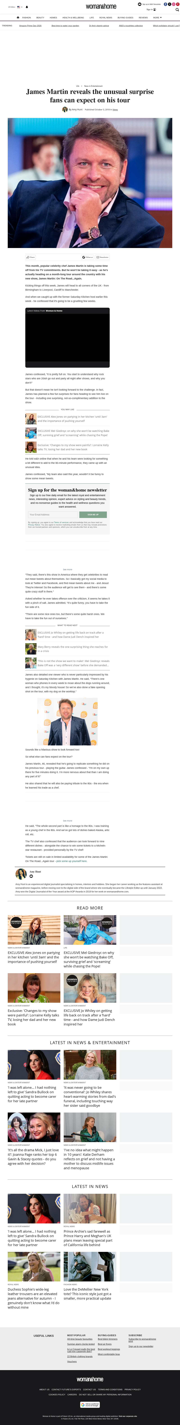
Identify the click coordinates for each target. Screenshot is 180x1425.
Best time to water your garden (65, 25)
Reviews (143, 17)
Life (92, 17)
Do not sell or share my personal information (105, 1394)
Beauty (40, 17)
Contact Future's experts (66, 1389)
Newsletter (104, 257)
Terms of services (61, 522)
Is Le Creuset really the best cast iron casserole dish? (81, 1350)
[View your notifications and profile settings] (27, 7)
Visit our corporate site (128, 1416)
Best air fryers (105, 1344)
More (156, 17)
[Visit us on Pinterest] (177, 4)
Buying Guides (125, 17)
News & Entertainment (93, 86)
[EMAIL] (32, 876)
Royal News (105, 17)
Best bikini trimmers (107, 1339)
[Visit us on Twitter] (169, 4)
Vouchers (72, 1361)
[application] (67, 337)
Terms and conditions (110, 1389)
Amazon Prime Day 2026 (30, 25)
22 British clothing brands (80, 1356)
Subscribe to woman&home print (142, 1340)
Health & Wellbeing (73, 17)
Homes (53, 17)
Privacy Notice (34, 525)
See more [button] (67, 569)
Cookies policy (57, 1394)
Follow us (89, 257)
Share (32, 257)
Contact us (89, 1389)
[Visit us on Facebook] (165, 4)
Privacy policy (133, 1389)
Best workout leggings (109, 1349)
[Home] (18, 18)
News (115, 109)
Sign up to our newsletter (141, 1346)
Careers (72, 1394)
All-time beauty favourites (79, 1339)
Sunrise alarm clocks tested (81, 1344)
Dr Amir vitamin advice (99, 25)
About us (44, 1389)
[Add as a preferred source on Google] (90, 1405)
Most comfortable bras (109, 1354)
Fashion (26, 17)
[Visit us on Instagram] (173, 4)
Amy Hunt (77, 109)
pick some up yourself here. (71, 861)
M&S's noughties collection (131, 25)
